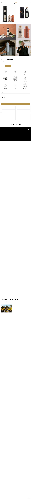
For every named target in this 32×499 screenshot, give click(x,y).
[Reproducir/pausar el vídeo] (28, 129)
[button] (1, 2)
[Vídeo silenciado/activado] (30, 129)
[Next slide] (30, 113)
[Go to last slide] (1, 113)
